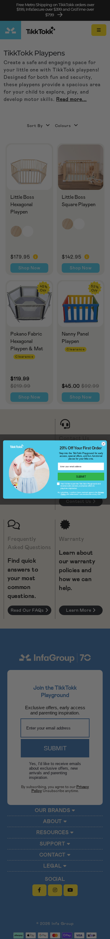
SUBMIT (81, 476)
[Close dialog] (103, 444)
